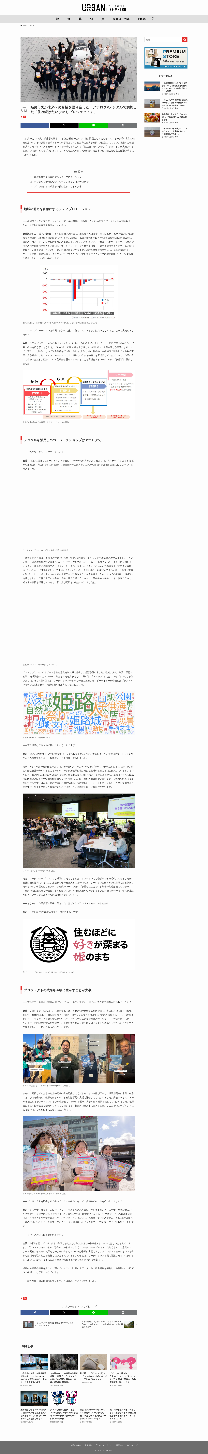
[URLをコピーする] (122, 125)
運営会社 (120, 1445)
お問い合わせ (76, 1445)
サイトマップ (131, 1445)
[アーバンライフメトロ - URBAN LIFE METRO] (104, 7)
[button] (35, 125)
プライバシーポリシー (104, 1445)
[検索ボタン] (153, 19)
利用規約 (88, 1445)
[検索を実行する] (184, 39)
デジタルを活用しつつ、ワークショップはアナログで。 (62, 182)
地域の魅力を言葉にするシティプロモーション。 (59, 177)
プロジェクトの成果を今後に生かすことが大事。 (59, 186)
